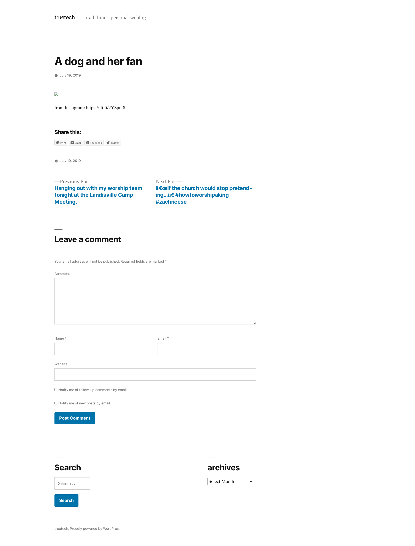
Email (163, 338)
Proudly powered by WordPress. (95, 529)
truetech (64, 17)
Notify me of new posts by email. (84, 403)
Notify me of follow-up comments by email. (93, 390)
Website (60, 364)
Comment (62, 274)
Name (60, 338)
